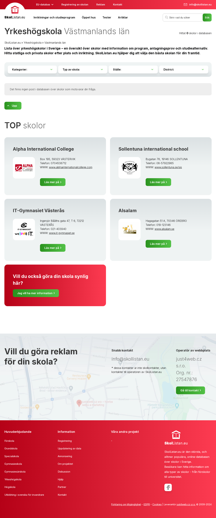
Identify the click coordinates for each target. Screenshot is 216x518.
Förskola (9, 440)
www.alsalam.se (164, 229)
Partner (62, 487)
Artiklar (123, 17)
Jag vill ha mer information (34, 293)
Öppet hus (89, 17)
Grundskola (10, 448)
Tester (106, 17)
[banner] (14, 11)
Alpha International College (43, 149)
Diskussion (64, 471)
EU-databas (43, 4)
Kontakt (117, 4)
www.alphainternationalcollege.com (70, 167)
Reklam (100, 4)
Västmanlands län (55, 42)
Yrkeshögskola (33, 42)
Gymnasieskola (13, 463)
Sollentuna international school (153, 149)
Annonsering (65, 456)
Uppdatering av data (69, 448)
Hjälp (60, 479)
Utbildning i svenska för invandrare (24, 494)
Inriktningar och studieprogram (54, 17)
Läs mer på (51, 182)
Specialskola (11, 456)
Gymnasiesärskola (14, 471)
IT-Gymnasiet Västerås (38, 210)
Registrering (65, 440)
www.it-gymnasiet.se (62, 233)
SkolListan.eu (12, 42)
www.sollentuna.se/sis (168, 167)
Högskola (9, 487)
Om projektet (65, 463)
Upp (14, 105)
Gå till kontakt (189, 390)
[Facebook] (168, 487)
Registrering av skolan (74, 4)
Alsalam (127, 210)
